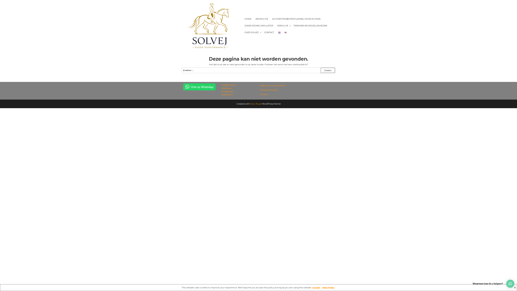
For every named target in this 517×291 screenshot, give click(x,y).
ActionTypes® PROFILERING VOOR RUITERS (296, 19)
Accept (316, 287)
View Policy (328, 287)
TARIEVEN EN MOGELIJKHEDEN (310, 25)
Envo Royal (255, 104)
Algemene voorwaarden (272, 85)
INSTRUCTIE (261, 19)
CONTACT (269, 32)
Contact (264, 94)
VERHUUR (282, 25)
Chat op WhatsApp (202, 87)
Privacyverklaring (268, 90)
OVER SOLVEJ (251, 32)
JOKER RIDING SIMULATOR (258, 25)
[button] (510, 284)
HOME (247, 19)
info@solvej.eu (229, 85)
